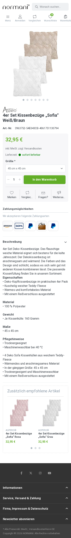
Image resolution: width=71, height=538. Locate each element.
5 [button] (39, 100)
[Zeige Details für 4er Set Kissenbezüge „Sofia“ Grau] (51, 412)
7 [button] (47, 100)
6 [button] (43, 100)
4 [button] (35, 100)
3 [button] (31, 100)
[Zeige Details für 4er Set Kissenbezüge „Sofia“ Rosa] (19, 412)
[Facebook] (21, 473)
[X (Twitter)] (31, 473)
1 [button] (23, 100)
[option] (35, 64)
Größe (9, 161)
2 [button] (27, 100)
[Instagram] (40, 473)
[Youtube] (50, 473)
